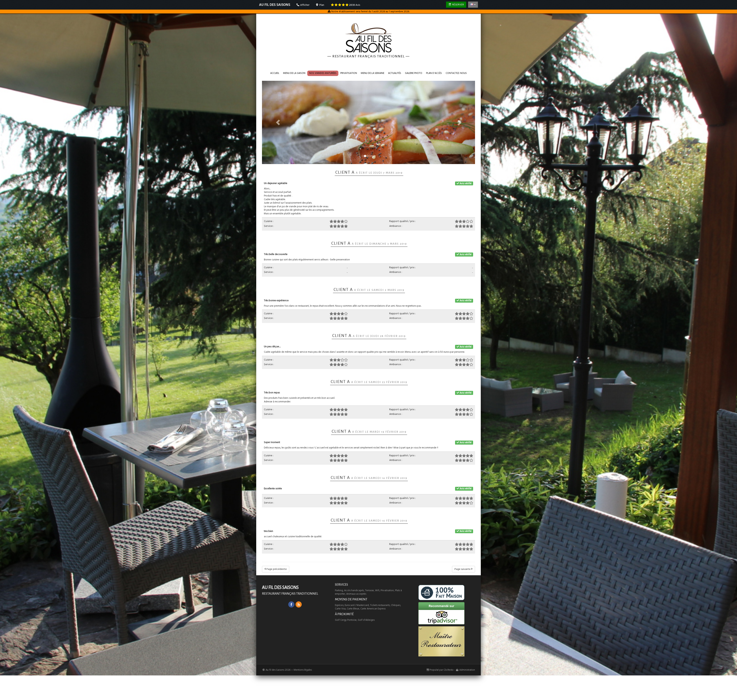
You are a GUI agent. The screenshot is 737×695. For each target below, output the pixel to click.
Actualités (394, 73)
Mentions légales (303, 670)
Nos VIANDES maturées (322, 73)
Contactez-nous (456, 73)
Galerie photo (413, 73)
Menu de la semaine (372, 73)
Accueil (274, 73)
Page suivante (462, 569)
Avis (354, 5)
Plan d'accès (434, 73)
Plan (321, 5)
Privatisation (348, 73)
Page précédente (276, 569)
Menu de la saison (294, 73)
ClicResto (449, 670)
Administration (467, 670)
